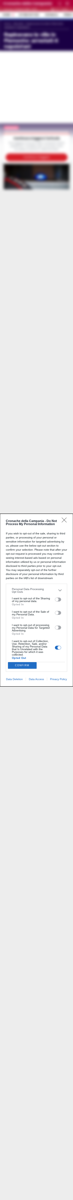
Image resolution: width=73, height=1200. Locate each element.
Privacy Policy (58, 679)
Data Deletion (14, 679)
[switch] (58, 599)
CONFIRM (22, 665)
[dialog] (36, 600)
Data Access (36, 679)
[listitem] (36, 590)
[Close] (65, 521)
